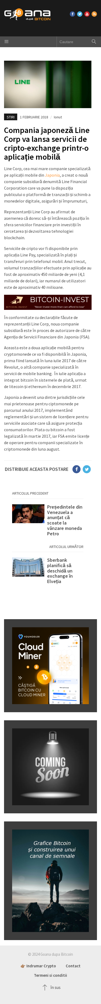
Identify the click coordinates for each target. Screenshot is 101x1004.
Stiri (11, 117)
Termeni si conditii (50, 975)
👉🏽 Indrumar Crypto (38, 965)
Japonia (52, 175)
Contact (73, 965)
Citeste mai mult (47, 520)
